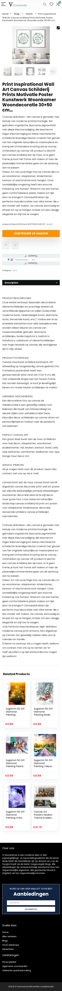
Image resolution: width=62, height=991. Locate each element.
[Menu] (3, 4)
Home (5, 13)
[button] (58, 27)
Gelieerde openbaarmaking (16, 970)
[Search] (44, 4)
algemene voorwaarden (15, 966)
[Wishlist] (51, 4)
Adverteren (8, 949)
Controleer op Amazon (31, 233)
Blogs (5, 940)
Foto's (29, 13)
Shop (16, 13)
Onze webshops (10, 944)
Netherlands (21, 259)
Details (48, 224)
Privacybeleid (9, 962)
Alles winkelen (9, 936)
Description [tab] (11, 282)
